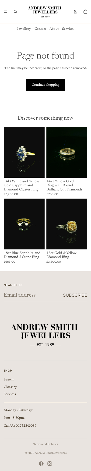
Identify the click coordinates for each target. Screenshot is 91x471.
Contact (40, 29)
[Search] (15, 12)
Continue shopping (45, 85)
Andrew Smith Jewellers (50, 453)
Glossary (10, 387)
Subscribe (75, 295)
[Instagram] (49, 463)
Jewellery (24, 29)
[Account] (75, 12)
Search (9, 379)
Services (68, 29)
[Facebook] (41, 463)
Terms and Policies (45, 444)
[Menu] (5, 11)
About (54, 29)
